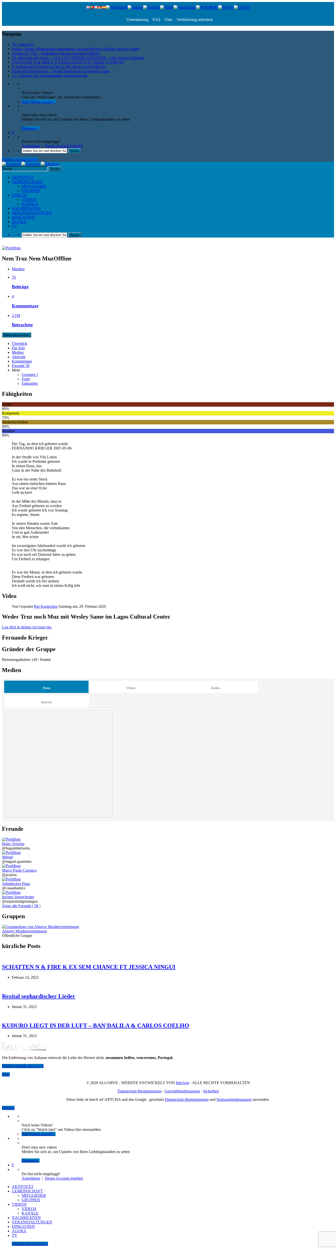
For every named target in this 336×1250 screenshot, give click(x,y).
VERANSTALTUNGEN (32, 213)
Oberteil (8, 1108)
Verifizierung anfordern (194, 19)
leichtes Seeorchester (18, 897)
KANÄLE (30, 204)
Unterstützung (137, 19)
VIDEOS (19, 195)
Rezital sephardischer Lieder (38, 996)
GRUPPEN (31, 191)
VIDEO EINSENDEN (20, 159)
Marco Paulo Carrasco (19, 870)
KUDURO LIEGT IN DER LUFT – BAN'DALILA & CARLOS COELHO (95, 1025)
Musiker (18, 269)
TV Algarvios (22, 44)
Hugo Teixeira (13, 844)
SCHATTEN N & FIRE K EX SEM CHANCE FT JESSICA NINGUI (68, 62)
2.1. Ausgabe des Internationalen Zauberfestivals (49, 75)
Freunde (21, 366)
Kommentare (22, 361)
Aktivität (18, 357)
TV (14, 226)
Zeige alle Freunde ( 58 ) (21, 906)
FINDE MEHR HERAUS (23, 1066)
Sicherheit (211, 1091)
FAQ (156, 19)
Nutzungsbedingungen (234, 1099)
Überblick (19, 343)
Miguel (7, 857)
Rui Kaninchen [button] (46, 606)
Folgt (26, 379)
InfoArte (182, 1083)
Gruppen (30, 374)
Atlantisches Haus (16, 883)
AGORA (19, 222)
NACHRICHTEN (26, 208)
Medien (18, 352)
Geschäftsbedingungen (182, 1091)
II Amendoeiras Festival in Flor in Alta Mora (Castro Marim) (59, 66)
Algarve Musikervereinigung (24, 931)
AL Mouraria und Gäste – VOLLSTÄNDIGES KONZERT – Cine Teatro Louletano (78, 58)
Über (168, 19)
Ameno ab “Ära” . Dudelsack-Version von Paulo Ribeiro (56, 53)
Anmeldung (31, 146)
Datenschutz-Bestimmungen (139, 1091)
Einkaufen (30, 383)
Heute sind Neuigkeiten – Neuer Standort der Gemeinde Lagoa (61, 71)
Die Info (18, 348)
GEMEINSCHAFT (27, 182)
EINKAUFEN (23, 217)
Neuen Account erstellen (64, 146)
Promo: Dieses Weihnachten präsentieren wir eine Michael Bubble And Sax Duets (75, 49)
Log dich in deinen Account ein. (27, 627)
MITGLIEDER (34, 186)
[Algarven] (30, 164)
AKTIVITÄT (22, 177)
